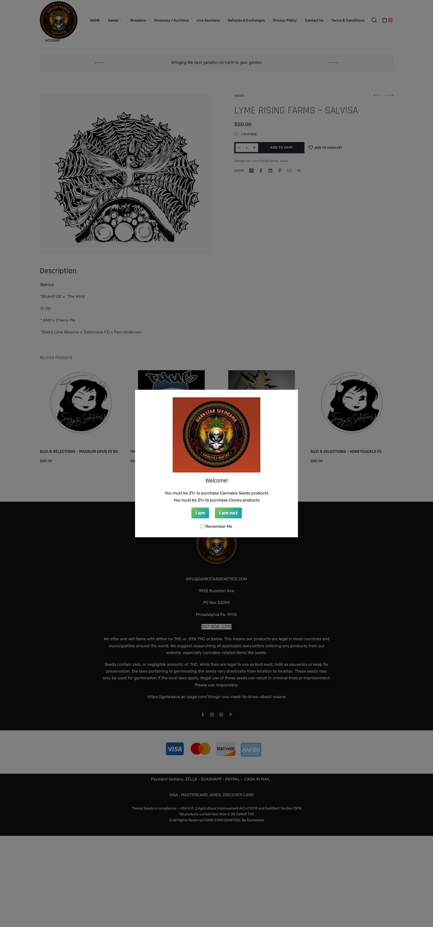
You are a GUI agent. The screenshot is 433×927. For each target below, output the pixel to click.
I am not (228, 513)
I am (200, 513)
